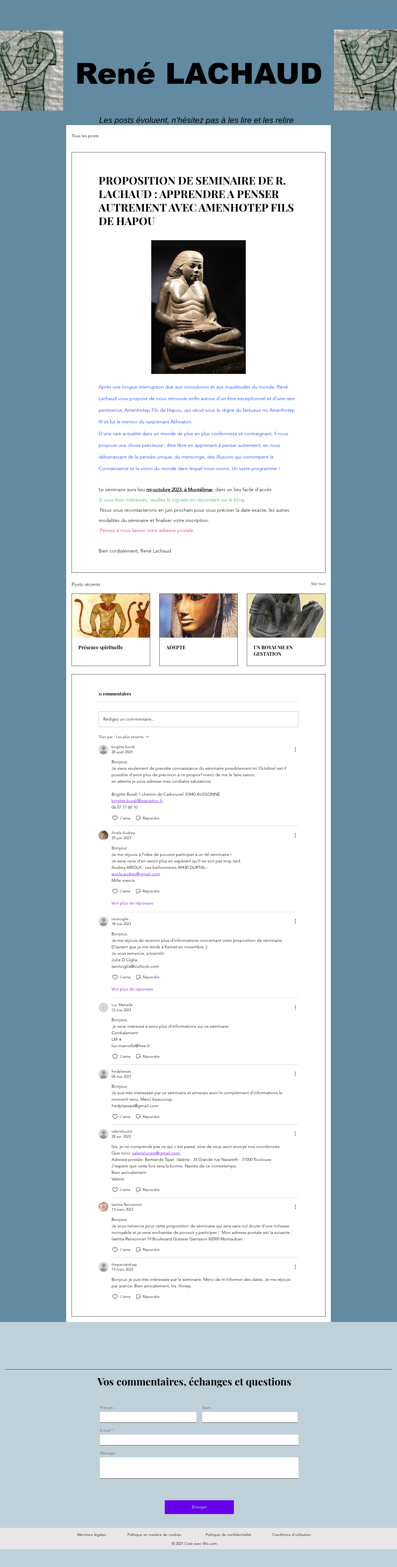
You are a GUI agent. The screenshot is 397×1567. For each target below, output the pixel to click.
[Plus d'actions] (295, 749)
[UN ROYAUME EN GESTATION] (286, 616)
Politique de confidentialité (228, 1534)
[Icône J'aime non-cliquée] (115, 818)
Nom (206, 1407)
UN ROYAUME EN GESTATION (273, 650)
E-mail (105, 1430)
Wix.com (210, 1543)
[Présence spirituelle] (111, 616)
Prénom (106, 1407)
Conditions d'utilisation (291, 1534)
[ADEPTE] (199, 616)
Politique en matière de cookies (154, 1534)
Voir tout (318, 583)
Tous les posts (85, 135)
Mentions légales (91, 1534)
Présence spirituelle (100, 647)
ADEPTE (176, 647)
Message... (109, 1453)
